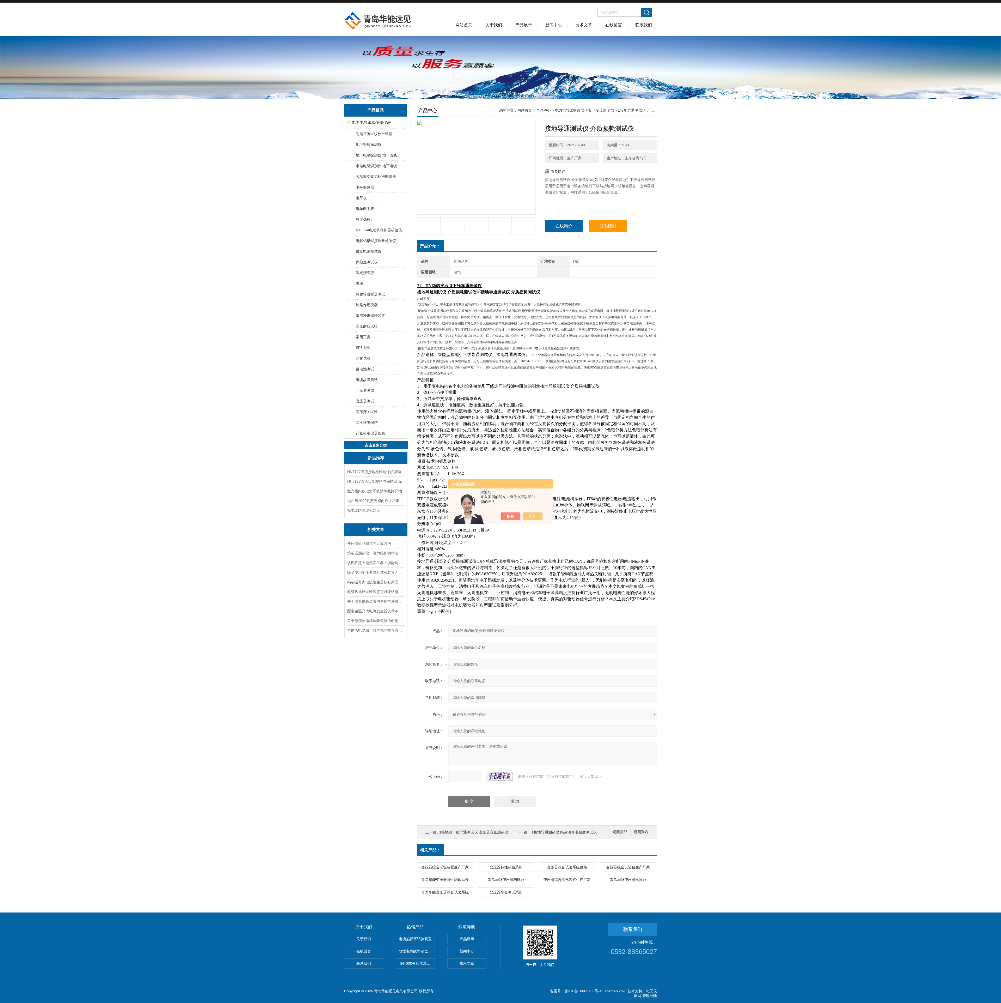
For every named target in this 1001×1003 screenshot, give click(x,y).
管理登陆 (649, 996)
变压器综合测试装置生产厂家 (567, 880)
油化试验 (363, 358)
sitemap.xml (615, 991)
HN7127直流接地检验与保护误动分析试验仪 (376, 472)
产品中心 (543, 110)
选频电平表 (365, 209)
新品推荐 (376, 458)
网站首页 (463, 25)
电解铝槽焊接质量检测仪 (376, 241)
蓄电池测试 (365, 369)
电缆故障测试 (367, 380)
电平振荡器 (365, 187)
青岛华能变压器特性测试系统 (445, 880)
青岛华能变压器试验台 (628, 880)
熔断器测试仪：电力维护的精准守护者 (376, 553)
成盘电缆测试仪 (368, 251)
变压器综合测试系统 (506, 892)
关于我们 (493, 25)
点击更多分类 (376, 445)
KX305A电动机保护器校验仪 (379, 230)
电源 (359, 283)
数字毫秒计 (365, 219)
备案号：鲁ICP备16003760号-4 (576, 991)
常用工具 (363, 337)
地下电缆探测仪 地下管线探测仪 (380, 155)
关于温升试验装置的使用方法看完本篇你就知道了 (376, 601)
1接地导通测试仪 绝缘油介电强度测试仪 (564, 832)
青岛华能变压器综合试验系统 (445, 892)
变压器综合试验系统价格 (567, 867)
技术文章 (583, 25)
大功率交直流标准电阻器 (376, 176)
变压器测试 (365, 401)
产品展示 (523, 25)
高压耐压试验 (367, 326)
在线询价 (564, 226)
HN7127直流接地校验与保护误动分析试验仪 (376, 481)
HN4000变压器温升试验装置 (417, 963)
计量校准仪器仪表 (370, 433)
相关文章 (376, 529)
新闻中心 (553, 25)
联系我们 (643, 25)
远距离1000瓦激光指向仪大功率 (373, 501)
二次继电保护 (367, 422)
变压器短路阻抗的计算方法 (369, 543)
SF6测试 (363, 348)
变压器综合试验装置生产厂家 (445, 867)
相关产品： (430, 850)
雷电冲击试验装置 (370, 315)
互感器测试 (365, 390)
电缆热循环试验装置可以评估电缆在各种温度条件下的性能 (376, 592)
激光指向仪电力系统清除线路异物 (374, 491)
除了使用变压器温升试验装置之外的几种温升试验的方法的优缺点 (376, 572)
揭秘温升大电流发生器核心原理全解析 (376, 582)
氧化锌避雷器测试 (370, 294)
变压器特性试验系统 (506, 867)
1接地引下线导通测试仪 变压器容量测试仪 (473, 832)
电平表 (361, 198)
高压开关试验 (367, 412)
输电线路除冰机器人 (363, 510)
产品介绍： (430, 246)
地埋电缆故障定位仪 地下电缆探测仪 (417, 951)
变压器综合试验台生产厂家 (628, 867)
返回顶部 (620, 832)
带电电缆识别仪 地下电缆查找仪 (380, 166)
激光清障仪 (365, 273)
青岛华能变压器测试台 (506, 880)
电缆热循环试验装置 (415, 939)
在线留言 (613, 25)
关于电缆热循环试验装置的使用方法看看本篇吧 (376, 621)
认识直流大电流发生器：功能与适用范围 (376, 563)
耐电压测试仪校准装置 (374, 134)
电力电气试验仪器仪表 (371, 122)
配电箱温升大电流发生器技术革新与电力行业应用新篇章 (376, 611)
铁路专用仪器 (367, 305)
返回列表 (641, 832)
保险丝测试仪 (367, 262)
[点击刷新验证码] (500, 776)
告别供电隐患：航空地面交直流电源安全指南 (376, 630)
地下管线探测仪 (368, 144)
